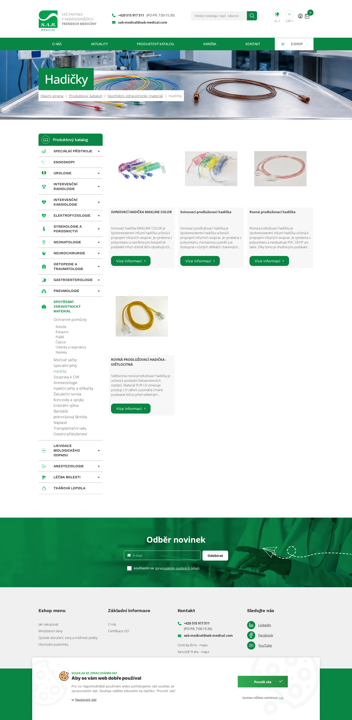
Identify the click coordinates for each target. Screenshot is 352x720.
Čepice (61, 342)
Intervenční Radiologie (77, 186)
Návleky (61, 352)
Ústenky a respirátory (71, 347)
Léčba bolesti (77, 477)
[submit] (252, 15)
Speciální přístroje (77, 151)
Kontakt (252, 44)
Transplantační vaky (70, 428)
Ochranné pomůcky (70, 319)
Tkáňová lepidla (69, 488)
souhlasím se (144, 568)
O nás (57, 44)
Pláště (60, 337)
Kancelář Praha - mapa (193, 652)
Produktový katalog (85, 96)
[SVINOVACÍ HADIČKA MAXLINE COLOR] (142, 169)
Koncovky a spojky (69, 399)
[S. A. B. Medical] (67, 19)
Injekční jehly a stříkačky (73, 388)
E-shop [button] (297, 44)
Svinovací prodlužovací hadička (205, 212)
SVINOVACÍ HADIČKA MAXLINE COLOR (141, 212)
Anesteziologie (65, 382)
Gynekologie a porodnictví (77, 228)
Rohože (61, 327)
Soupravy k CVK (66, 376)
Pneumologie (77, 291)
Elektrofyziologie (77, 215)
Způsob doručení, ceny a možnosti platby (68, 637)
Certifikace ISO (118, 631)
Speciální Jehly (65, 365)
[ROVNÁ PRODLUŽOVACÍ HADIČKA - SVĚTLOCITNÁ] (142, 316)
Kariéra (209, 44)
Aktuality (99, 44)
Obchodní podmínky (53, 644)
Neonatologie (77, 242)
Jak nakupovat (48, 624)
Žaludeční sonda (67, 394)
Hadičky (60, 371)
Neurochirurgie (77, 253)
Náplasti (60, 422)
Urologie (77, 173)
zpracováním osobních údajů (177, 568)
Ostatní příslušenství (70, 433)
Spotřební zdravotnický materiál (135, 96)
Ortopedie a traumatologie (77, 266)
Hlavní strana (52, 96)
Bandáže (61, 411)
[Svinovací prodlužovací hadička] (211, 169)
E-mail (137, 555)
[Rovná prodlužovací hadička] (280, 169)
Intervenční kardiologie (77, 202)
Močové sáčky (65, 359)
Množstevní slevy (50, 631)
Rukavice (62, 332)
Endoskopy (64, 162)
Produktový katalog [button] (155, 44)
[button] (277, 16)
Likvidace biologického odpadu (77, 450)
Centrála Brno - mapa (193, 645)
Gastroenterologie (77, 280)
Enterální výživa (66, 405)
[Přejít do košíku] (307, 16)
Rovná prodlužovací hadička (273, 212)
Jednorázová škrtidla (70, 416)
